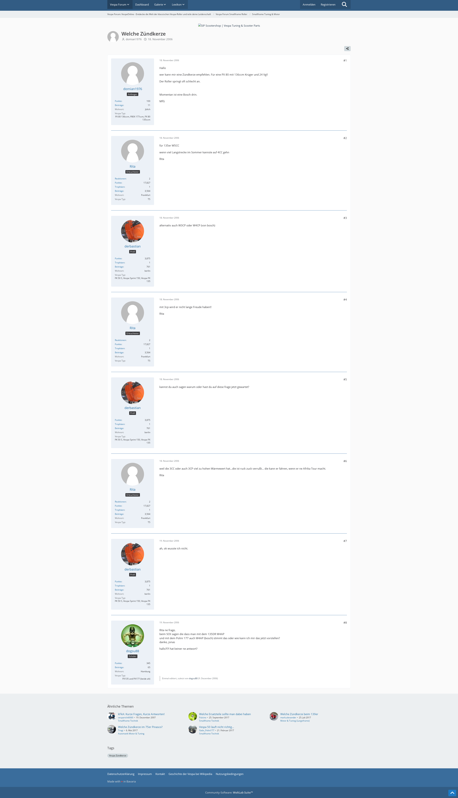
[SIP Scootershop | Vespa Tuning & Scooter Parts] (229, 25)
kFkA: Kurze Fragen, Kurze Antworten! (141, 714)
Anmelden (309, 4)
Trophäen (120, 186)
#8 (345, 622)
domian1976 (134, 39)
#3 (345, 218)
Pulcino (202, 717)
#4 (345, 299)
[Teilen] (347, 48)
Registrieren (328, 4)
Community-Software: (229, 792)
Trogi (120, 730)
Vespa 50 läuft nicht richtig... (216, 727)
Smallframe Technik (128, 720)
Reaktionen (120, 178)
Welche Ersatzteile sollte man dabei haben (225, 714)
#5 (345, 379)
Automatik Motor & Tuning (131, 733)
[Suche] (344, 4)
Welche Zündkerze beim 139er (299, 714)
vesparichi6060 (125, 717)
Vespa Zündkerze (117, 755)
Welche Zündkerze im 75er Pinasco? (140, 727)
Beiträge (119, 105)
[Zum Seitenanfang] (452, 793)
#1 (345, 60)
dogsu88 (193, 678)
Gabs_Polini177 (206, 730)
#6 (345, 461)
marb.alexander (288, 717)
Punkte (118, 101)
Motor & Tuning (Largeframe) (295, 720)
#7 (345, 541)
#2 (345, 138)
